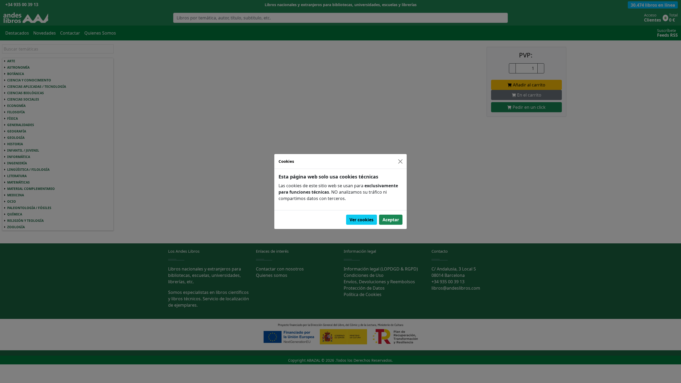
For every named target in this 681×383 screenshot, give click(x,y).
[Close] (400, 161)
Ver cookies (361, 220)
